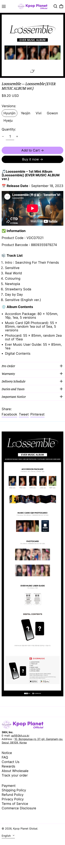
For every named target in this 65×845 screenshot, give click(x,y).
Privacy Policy (13, 799)
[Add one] (17, 136)
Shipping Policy (14, 790)
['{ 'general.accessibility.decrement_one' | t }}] (3, 136)
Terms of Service (15, 804)
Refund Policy (13, 795)
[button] (55, 6)
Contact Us (10, 762)
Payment (9, 786)
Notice (7, 753)
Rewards (8, 766)
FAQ (5, 757)
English (7, 835)
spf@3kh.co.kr (20, 735)
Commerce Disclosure (19, 808)
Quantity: (9, 129)
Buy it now (30, 159)
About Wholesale (15, 771)
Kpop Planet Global (25, 828)
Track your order (15, 775)
